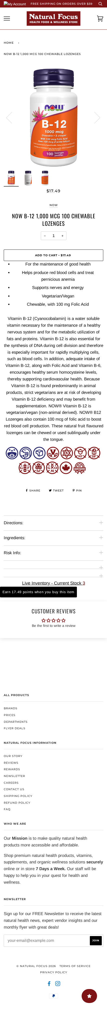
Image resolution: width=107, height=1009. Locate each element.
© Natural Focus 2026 (36, 966)
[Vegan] (53, 458)
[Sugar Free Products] (38, 472)
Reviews (11, 762)
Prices (9, 715)
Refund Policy (17, 802)
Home (9, 42)
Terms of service (75, 966)
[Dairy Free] (94, 458)
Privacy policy (53, 972)
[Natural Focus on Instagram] (57, 984)
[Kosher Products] (66, 458)
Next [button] (94, 117)
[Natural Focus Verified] (79, 472)
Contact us (14, 789)
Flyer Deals (14, 728)
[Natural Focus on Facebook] (49, 984)
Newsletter (14, 776)
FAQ (7, 809)
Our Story (13, 756)
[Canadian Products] (66, 472)
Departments (16, 722)
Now (54, 205)
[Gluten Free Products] (25, 472)
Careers (11, 782)
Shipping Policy (18, 796)
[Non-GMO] (52, 472)
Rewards (12, 769)
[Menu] (7, 18)
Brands (10, 708)
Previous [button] (12, 117)
